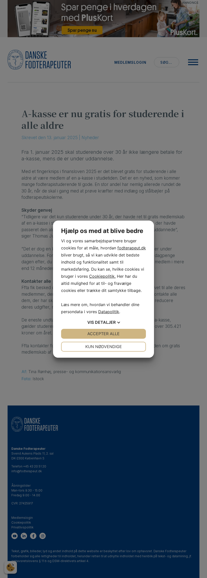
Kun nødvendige (103, 346)
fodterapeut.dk (131, 247)
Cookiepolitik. (102, 276)
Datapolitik (108, 311)
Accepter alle (103, 333)
